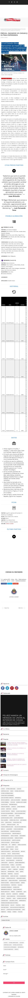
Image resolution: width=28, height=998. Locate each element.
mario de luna (14, 876)
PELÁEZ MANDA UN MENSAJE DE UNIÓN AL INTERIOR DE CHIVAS (14, 717)
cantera (21, 869)
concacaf (9, 858)
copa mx (12, 802)
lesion (3, 809)
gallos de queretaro (20, 826)
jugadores (9, 829)
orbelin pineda (19, 838)
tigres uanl (4, 844)
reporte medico (17, 833)
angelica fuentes (15, 882)
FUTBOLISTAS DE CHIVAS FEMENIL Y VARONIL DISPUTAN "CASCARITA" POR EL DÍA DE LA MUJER (17, 744)
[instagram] (14, 2)
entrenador (11, 871)
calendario (23, 876)
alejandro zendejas (6, 887)
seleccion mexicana (20, 813)
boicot (3, 909)
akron (23, 882)
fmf (18, 867)
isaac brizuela (5, 831)
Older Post (20, 608)
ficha (13, 29)
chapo (3, 858)
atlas (16, 849)
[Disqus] (14, 629)
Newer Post (6, 608)
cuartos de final (17, 858)
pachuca (3, 853)
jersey (21, 871)
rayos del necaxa (5, 840)
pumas (11, 849)
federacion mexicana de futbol (9, 902)
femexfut (3, 911)
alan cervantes (10, 860)
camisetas (15, 894)
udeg (14, 898)
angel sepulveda (13, 880)
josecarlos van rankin (7, 838)
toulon (20, 911)
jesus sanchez (15, 851)
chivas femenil (5, 802)
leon (16, 847)
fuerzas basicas (11, 878)
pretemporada (13, 804)
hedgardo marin (21, 878)
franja (9, 911)
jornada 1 (4, 869)
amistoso (8, 809)
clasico (3, 824)
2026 (23, 905)
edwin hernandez (20, 862)
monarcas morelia (15, 831)
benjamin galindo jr (6, 889)
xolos (9, 853)
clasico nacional (21, 811)
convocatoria (5, 864)
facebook (4, 583)
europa (13, 867)
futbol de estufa (19, 791)
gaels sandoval (11, 896)
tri (18, 824)
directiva (3, 871)
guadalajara (22, 880)
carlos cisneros (5, 867)
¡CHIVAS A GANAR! (4, 37)
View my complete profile (15, 935)
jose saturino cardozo (7, 797)
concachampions (18, 829)
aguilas (16, 873)
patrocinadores (21, 896)
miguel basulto (5, 891)
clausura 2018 (10, 847)
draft (2, 847)
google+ (16, 583)
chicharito (4, 815)
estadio (3, 896)
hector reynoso (5, 885)
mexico (3, 829)
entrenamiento (5, 835)
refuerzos (18, 797)
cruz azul (11, 815)
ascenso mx (19, 860)
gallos (12, 905)
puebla (12, 864)
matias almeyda (5, 800)
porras (14, 911)
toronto (8, 898)
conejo (3, 878)
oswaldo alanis (11, 824)
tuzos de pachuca (6, 833)
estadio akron (15, 842)
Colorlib (17, 996)
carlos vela (8, 822)
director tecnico (5, 851)
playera (22, 867)
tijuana (20, 885)
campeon (15, 869)
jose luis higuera (15, 800)
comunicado (4, 900)
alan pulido (4, 804)
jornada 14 (3, 580)
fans (23, 909)
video (11, 791)
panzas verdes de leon (7, 826)
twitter (10, 583)
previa (8, 30)
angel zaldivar (22, 844)
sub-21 (3, 898)
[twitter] (12, 2)
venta (9, 869)
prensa (13, 891)
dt (9, 844)
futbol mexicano (18, 29)
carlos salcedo (5, 842)
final (17, 871)
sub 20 (3, 860)
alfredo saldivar (21, 898)
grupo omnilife (17, 889)
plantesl (18, 905)
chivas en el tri (17, 822)
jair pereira (23, 820)
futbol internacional (7, 793)
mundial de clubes (21, 802)
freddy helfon (5, 905)
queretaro (19, 891)
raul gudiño (4, 820)
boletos (9, 894)
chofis (17, 815)
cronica (13, 806)
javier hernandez (18, 817)
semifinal (10, 873)
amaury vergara (5, 806)
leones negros (5, 876)
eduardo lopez (14, 900)
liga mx (4, 30)
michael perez (4, 849)
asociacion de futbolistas (17, 907)
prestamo (3, 873)
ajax (25, 891)
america (14, 844)
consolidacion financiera (14, 909)
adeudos (11, 862)
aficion (15, 809)
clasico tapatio (5, 811)
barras (3, 894)
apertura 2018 (5, 791)
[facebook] (9, 2)
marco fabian (14, 835)
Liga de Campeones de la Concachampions (12, 855)
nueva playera (5, 882)
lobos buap (4, 862)
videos (16, 949)
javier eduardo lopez (6, 817)
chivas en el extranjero (7, 795)
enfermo (21, 894)
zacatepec (18, 864)
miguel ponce (15, 853)
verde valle (4, 880)
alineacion (16, 887)
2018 (2, 822)
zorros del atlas (14, 820)
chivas (9, 29)
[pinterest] (17, 2)
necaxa (23, 851)
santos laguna (16, 840)
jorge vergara (21, 806)
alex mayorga (4, 907)
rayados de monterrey (15, 30)
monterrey (22, 835)
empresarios (22, 900)
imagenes (24, 800)
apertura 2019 (4, 29)
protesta (13, 885)
